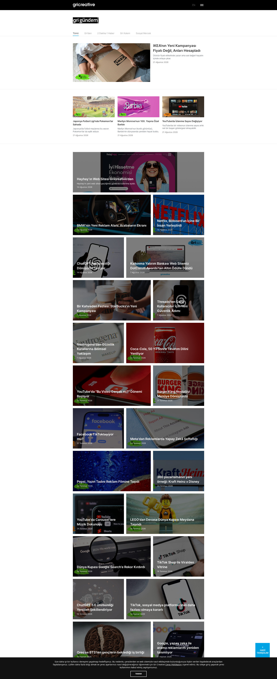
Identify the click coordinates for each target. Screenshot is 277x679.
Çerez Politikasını (173, 664)
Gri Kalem (125, 33)
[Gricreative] (84, 5)
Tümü (76, 33)
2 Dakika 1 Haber (105, 33)
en (193, 5)
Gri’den (88, 33)
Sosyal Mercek (143, 33)
